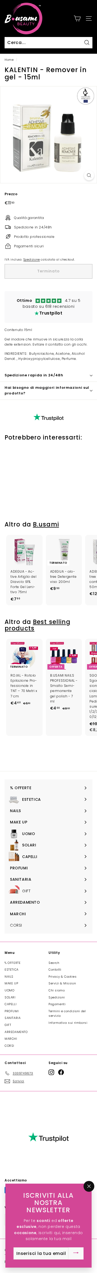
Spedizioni (56, 997)
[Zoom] (89, 175)
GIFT (8, 1025)
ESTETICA (12, 969)
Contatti (54, 969)
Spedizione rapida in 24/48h (34, 375)
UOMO (9, 990)
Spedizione (31, 260)
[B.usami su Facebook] (61, 1072)
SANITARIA (12, 1018)
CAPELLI (10, 1004)
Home (9, 60)
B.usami (46, 524)
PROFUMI (12, 1011)
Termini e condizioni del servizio (67, 1013)
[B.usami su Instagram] (51, 1072)
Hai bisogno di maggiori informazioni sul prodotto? (47, 390)
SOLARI (10, 997)
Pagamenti (56, 1004)
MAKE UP (11, 983)
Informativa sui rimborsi (67, 1023)
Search (54, 963)
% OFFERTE (12, 963)
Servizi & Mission (62, 983)
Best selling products (37, 625)
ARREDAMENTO (16, 1032)
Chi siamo (56, 990)
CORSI (9, 1046)
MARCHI (11, 1038)
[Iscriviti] (76, 1253)
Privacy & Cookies (62, 976)
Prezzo (11, 194)
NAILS (9, 976)
